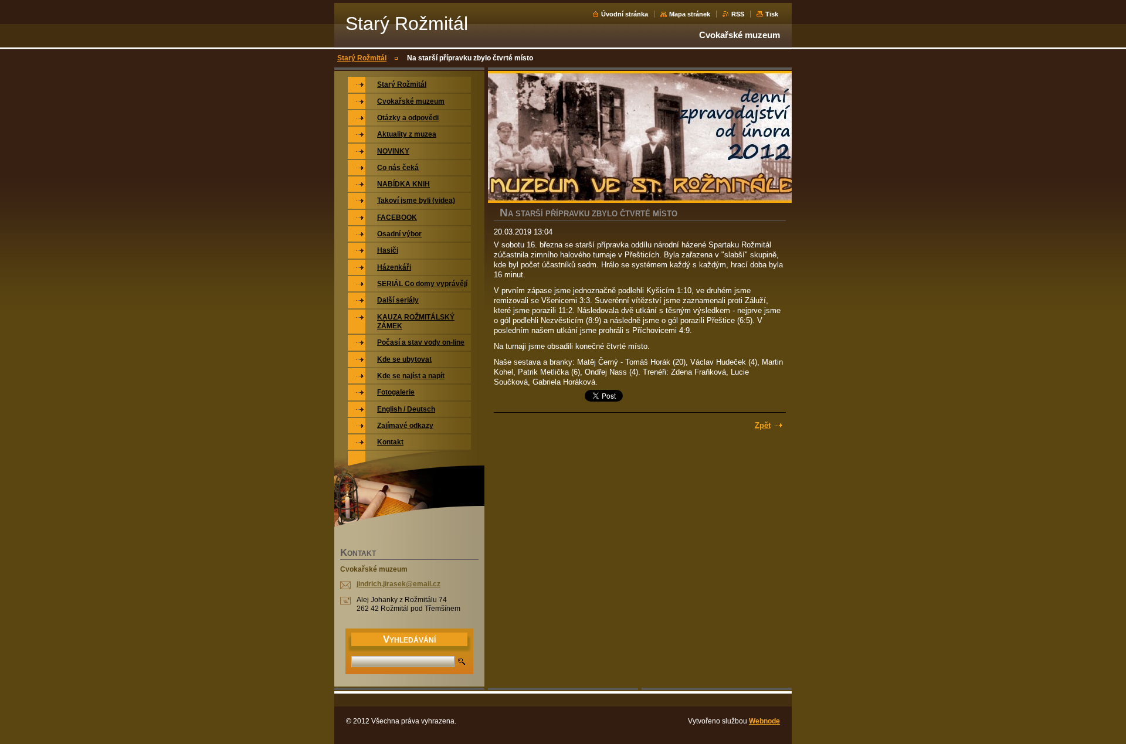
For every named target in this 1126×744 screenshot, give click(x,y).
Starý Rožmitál (361, 58)
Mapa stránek (689, 14)
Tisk (771, 14)
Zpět (763, 425)
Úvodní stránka (624, 14)
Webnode (764, 721)
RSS (737, 14)
